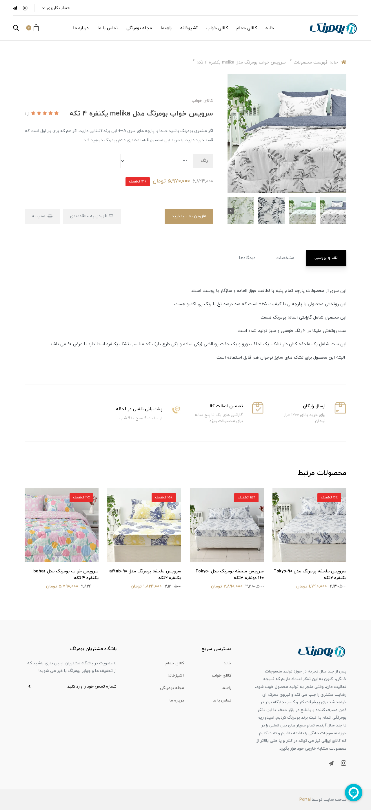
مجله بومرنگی (139, 28)
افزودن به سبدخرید (189, 216)
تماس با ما (107, 28)
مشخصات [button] (285, 258)
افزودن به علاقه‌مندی (89, 216)
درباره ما (81, 28)
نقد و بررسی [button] (326, 258)
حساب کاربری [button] (58, 8)
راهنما (166, 28)
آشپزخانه (189, 28)
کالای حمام (247, 28)
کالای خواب (217, 28)
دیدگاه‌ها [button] (247, 258)
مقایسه (39, 216)
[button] (32, 27)
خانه (269, 28)
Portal (305, 799)
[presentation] (343, 211)
